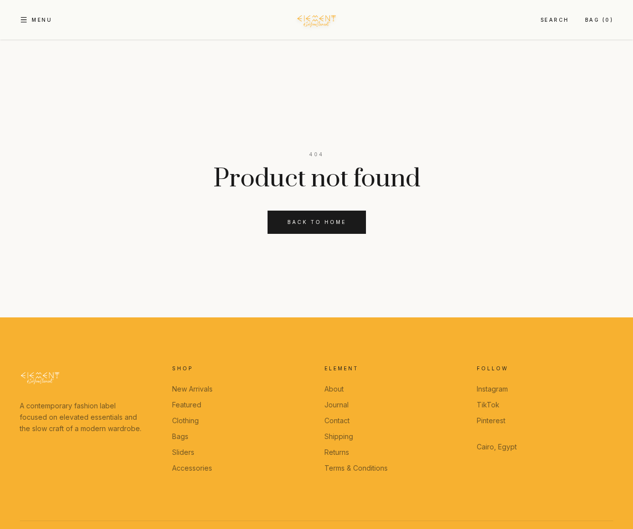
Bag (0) (599, 20)
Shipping (338, 436)
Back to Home (316, 222)
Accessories (192, 468)
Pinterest (491, 420)
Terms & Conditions (356, 468)
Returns (336, 452)
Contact (337, 420)
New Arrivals (192, 389)
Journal (336, 404)
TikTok (488, 404)
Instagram (492, 389)
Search (555, 20)
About (334, 389)
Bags (180, 436)
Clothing (185, 420)
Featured (186, 404)
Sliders (183, 452)
